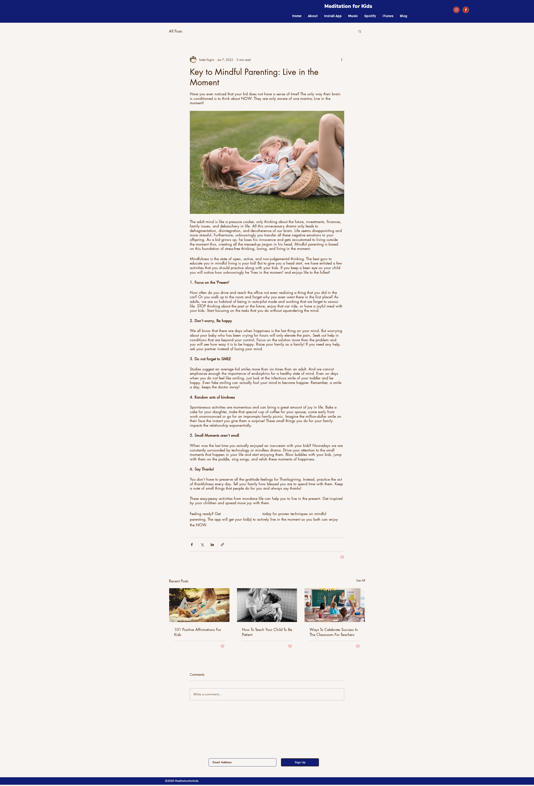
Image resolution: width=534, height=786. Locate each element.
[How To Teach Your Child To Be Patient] (267, 605)
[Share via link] (222, 545)
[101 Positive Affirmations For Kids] (199, 605)
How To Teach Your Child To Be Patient (267, 632)
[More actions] (341, 59)
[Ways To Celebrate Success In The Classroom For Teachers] (335, 605)
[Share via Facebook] (192, 545)
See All (360, 580)
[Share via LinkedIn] (212, 545)
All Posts (175, 31)
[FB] (466, 10)
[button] (360, 31)
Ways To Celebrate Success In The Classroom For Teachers (334, 632)
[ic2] (456, 10)
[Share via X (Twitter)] (202, 545)
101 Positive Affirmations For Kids (197, 632)
